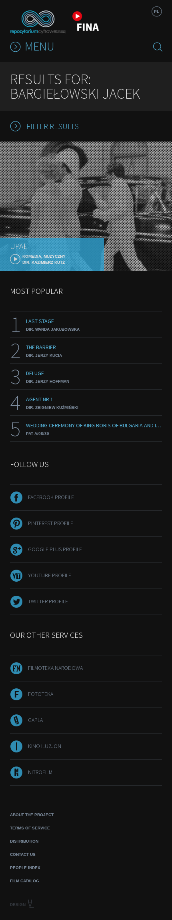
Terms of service (30, 828)
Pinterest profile (50, 523)
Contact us (23, 854)
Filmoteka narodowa (55, 667)
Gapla (35, 720)
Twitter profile (48, 601)
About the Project (32, 815)
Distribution (24, 841)
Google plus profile (55, 549)
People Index (25, 867)
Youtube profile (49, 575)
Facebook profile (51, 497)
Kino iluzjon (44, 746)
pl (156, 11)
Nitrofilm (40, 772)
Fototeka (40, 694)
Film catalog (24, 881)
